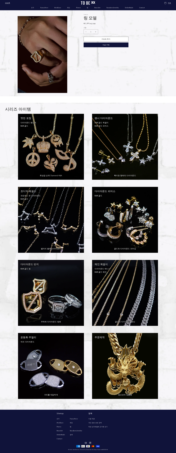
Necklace (60, 423)
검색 (71, 434)
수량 (85, 28)
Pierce (59, 427)
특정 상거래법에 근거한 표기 (98, 427)
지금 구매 (106, 45)
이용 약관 (91, 419)
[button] (7, 3)
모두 (58, 419)
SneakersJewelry (76, 431)
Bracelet (60, 431)
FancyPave (74, 419)
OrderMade (61, 434)
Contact (59, 439)
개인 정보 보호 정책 (95, 423)
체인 (71, 423)
